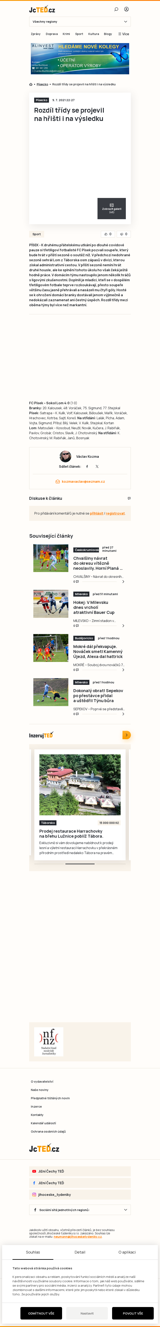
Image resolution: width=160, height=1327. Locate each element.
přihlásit (96, 513)
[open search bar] (116, 9)
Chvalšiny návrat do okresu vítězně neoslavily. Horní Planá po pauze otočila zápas (99, 563)
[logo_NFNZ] (48, 1041)
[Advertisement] (95, 362)
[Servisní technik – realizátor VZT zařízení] (80, 784)
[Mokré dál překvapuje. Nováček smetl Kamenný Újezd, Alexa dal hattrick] (50, 648)
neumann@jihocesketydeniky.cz (78, 1237)
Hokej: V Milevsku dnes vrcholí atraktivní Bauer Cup (94, 607)
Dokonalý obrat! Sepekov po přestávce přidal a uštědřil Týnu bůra (98, 695)
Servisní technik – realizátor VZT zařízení (62, 834)
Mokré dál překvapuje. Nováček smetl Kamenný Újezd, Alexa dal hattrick (97, 651)
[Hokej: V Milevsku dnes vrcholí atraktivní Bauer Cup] (50, 604)
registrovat (115, 513)
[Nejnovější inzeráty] (126, 735)
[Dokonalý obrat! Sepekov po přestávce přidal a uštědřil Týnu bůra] (50, 692)
